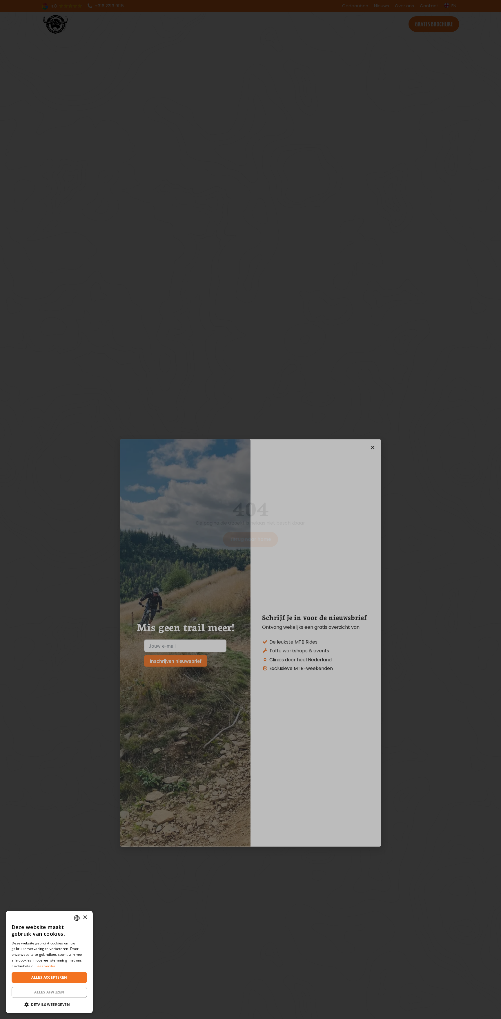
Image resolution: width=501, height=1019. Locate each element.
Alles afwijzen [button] (49, 992)
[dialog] (49, 962)
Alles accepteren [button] (49, 977)
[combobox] (77, 918)
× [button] (85, 917)
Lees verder (45, 966)
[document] (250, 509)
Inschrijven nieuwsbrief (176, 527)
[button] (49, 1004)
